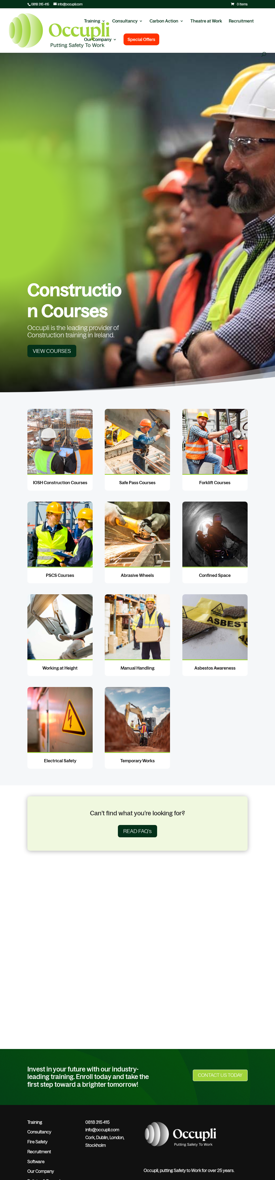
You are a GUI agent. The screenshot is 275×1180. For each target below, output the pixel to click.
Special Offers (141, 39)
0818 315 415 (40, 4)
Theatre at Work (206, 21)
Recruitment (241, 21)
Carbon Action (164, 21)
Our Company (97, 40)
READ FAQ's (137, 831)
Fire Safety (37, 1141)
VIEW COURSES (52, 351)
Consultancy (125, 21)
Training (92, 21)
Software (36, 1161)
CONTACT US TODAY (220, 1075)
